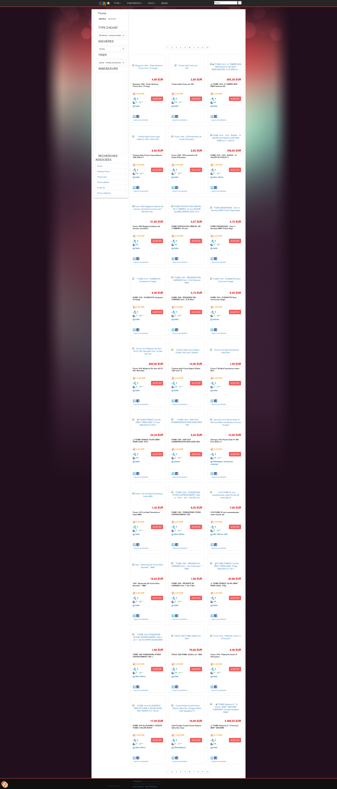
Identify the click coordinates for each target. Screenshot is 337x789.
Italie (137, 106)
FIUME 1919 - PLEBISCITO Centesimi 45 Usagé (148, 298)
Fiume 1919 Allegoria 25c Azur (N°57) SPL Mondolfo (148, 369)
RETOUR (112, 19)
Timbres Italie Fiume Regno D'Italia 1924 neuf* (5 (186, 369)
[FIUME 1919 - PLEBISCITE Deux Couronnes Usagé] (225, 280)
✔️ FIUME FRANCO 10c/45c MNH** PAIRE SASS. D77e (147, 440)
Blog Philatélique (151, 786)
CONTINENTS (133, 3)
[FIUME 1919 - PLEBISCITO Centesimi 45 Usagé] (148, 280)
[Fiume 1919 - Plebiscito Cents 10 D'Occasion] (225, 637)
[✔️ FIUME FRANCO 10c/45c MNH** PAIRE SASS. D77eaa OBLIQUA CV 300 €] (148, 422)
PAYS (151, 3)
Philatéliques (180, 747)
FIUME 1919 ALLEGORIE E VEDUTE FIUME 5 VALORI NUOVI (147, 726)
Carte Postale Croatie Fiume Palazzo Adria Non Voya (186, 726)
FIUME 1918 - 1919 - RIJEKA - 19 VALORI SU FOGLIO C (223, 156)
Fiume (99, 166)
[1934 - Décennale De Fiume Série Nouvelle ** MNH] (148, 566)
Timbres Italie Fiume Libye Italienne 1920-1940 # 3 (147, 156)
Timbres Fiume (103, 171)
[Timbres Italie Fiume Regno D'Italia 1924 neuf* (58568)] (186, 351)
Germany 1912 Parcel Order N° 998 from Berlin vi (224, 440)
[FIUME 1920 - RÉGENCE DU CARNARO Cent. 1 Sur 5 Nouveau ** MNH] (186, 566)
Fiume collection (104, 193)
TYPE (116, 3)
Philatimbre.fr (137, 781)
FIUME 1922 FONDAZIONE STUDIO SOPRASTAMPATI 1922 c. (147, 655)
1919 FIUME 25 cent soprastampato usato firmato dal (224, 513)
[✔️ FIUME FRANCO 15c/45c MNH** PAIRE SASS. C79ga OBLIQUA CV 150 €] (225, 566)
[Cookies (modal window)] (4, 784)
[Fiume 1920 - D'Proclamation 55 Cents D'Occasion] (186, 137)
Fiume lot (101, 187)
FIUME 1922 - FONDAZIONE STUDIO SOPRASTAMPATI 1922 (186, 513)
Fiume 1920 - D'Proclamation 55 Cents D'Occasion (184, 156)
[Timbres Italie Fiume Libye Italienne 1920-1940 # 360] (148, 137)
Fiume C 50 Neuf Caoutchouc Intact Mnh (224, 369)
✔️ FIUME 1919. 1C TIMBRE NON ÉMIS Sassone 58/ (223, 85)
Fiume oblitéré (103, 182)
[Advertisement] (110, 112)
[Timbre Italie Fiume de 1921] (187, 66)
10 (207, 47)
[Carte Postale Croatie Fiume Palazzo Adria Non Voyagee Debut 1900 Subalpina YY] (186, 708)
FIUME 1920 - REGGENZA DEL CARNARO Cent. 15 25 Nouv (184, 298)
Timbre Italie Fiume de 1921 (183, 84)
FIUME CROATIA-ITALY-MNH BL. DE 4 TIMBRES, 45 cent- (186, 227)
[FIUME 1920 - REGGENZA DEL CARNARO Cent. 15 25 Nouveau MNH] (186, 280)
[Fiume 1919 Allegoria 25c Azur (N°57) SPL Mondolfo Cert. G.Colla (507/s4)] (148, 351)
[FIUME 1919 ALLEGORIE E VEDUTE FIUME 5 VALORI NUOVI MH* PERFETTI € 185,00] (148, 708)
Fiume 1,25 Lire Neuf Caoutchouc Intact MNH (146, 513)
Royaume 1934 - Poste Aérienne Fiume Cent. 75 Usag (145, 85)
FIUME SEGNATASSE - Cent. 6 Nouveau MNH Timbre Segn (222, 227)
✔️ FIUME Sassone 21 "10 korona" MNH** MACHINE (224, 726)
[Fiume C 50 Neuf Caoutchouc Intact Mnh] (225, 351)
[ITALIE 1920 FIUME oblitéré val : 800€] (186, 637)
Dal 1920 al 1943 (220, 534)
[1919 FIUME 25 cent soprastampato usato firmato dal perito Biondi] (225, 495)
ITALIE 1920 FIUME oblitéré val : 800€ (187, 654)
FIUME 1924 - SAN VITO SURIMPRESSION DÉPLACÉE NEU (186, 440)
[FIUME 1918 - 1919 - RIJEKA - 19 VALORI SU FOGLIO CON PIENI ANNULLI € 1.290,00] (225, 138)
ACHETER (157, 98)
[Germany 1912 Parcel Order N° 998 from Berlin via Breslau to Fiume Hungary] (225, 422)
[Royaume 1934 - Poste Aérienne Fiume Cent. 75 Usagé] (148, 66)
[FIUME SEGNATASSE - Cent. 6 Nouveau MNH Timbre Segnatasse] (225, 209)
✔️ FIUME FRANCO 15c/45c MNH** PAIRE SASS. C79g (224, 584)
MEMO (164, 3)
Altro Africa (218, 177)
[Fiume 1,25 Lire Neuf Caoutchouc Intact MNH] (148, 495)
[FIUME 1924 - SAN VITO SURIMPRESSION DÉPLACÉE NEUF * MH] (186, 422)
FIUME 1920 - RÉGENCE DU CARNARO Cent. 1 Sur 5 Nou (183, 584)
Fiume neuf (102, 176)
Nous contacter (138, 786)
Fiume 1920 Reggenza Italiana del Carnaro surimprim (146, 227)
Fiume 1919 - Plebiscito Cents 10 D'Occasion (223, 655)
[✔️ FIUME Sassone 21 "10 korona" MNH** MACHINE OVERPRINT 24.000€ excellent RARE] (225, 708)
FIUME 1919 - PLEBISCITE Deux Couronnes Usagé (223, 298)
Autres (216, 319)
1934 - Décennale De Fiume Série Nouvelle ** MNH (146, 584)
